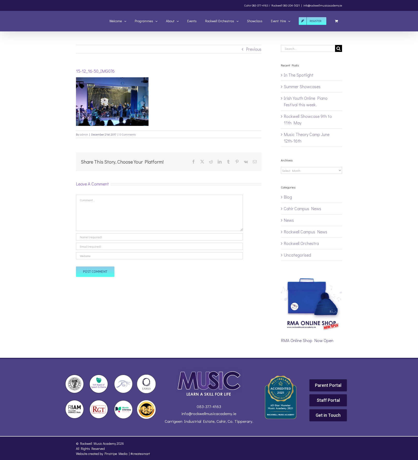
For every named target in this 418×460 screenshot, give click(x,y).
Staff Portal (328, 400)
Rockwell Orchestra (301, 243)
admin (84, 134)
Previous (253, 49)
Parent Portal (328, 385)
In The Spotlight (299, 75)
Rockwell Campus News (305, 232)
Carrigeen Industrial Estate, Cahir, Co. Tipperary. (209, 421)
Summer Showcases (302, 86)
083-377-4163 (209, 406)
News (289, 220)
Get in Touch (328, 415)
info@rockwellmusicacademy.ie (322, 5)
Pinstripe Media (115, 453)
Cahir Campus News (302, 208)
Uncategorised (297, 255)
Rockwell (276, 5)
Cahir (247, 5)
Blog (288, 197)
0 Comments (127, 134)
